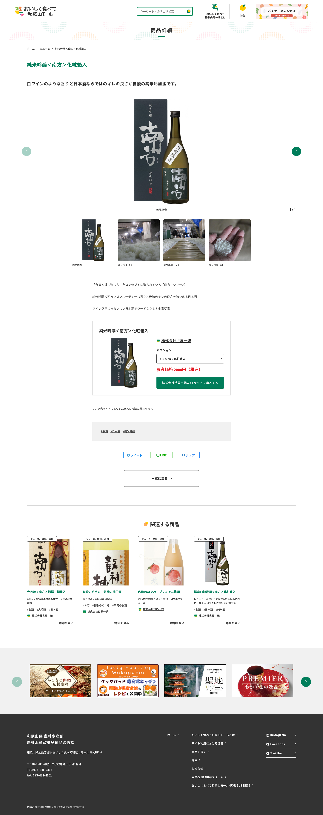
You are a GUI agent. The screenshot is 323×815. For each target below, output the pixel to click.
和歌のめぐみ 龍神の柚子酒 (102, 591)
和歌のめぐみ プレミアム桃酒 (159, 591)
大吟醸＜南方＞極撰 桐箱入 (46, 591)
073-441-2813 (42, 770)
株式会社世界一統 (176, 340)
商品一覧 (45, 49)
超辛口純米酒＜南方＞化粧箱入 (215, 591)
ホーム (31, 49)
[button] (296, 151)
